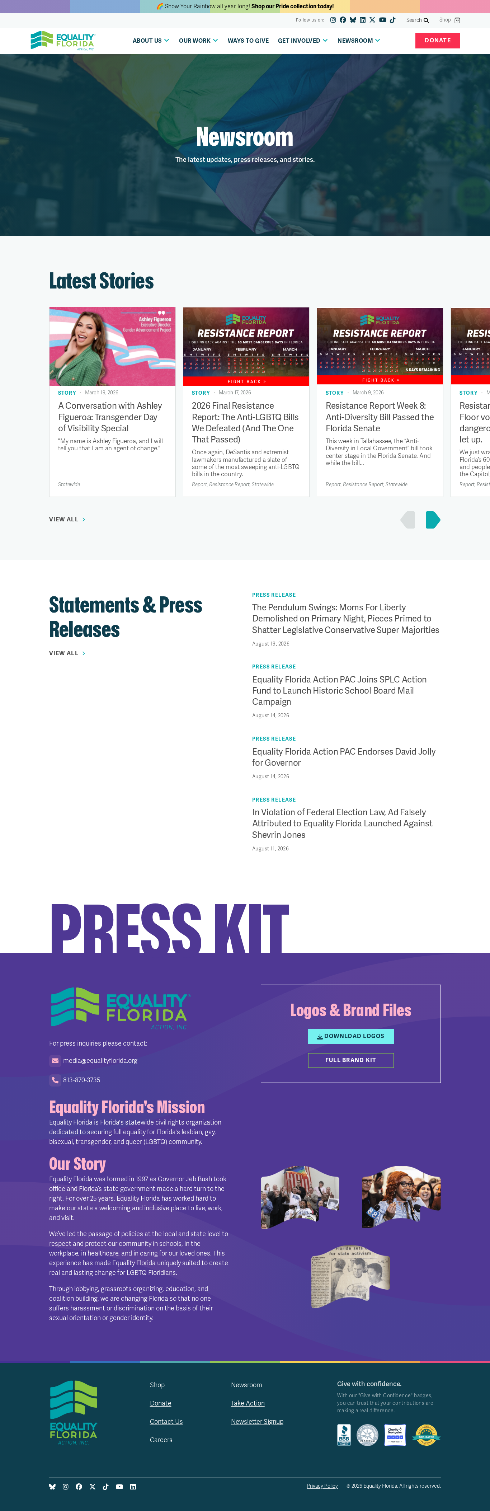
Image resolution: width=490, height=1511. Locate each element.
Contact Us (166, 1422)
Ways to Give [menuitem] (248, 40)
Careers (161, 1440)
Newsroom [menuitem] (355, 40)
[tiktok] (393, 20)
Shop (445, 20)
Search (414, 20)
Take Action (248, 1403)
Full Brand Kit (351, 1060)
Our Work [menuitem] (195, 40)
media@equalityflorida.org (100, 1061)
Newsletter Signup (257, 1422)
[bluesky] (353, 20)
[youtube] (382, 20)
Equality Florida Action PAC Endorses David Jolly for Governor (343, 757)
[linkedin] (363, 20)
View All (64, 519)
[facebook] (343, 20)
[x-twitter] (372, 20)
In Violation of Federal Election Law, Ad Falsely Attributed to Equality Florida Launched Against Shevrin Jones (342, 823)
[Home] (63, 41)
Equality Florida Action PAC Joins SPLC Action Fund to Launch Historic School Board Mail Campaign (339, 691)
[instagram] (333, 20)
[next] (431, 520)
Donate (438, 40)
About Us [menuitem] (147, 40)
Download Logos (354, 1036)
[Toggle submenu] (166, 40)
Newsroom (246, 1385)
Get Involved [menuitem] (299, 40)
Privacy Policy (322, 1486)
